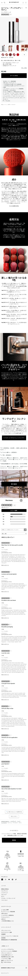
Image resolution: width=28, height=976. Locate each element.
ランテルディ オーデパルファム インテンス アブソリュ (14, 438)
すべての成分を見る (14, 205)
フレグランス (4, 890)
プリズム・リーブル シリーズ (8, 898)
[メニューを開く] (1, 2)
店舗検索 (3, 934)
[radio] (3, 54)
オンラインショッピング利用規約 (9, 951)
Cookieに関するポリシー (7, 955)
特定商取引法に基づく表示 (7, 956)
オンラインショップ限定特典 (8, 911)
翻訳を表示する (5, 565)
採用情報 (3, 937)
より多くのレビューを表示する (14, 811)
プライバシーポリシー (6, 953)
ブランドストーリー (6, 930)
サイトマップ (4, 973)
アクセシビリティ (5, 917)
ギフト (2, 896)
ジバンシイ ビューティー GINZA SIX (9, 936)
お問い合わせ (4, 913)
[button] (23, 3)
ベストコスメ (4, 900)
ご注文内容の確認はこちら (7, 920)
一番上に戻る (13, 816)
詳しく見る (24, 67)
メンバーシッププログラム (7, 949)
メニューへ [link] (3, 0)
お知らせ (3, 919)
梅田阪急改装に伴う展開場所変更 (9, 939)
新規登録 (14, 840)
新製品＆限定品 (5, 889)
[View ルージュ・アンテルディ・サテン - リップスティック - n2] (10, 48)
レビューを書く (14, 510)
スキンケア (3, 894)
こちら (8, 100)
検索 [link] (14, 0)
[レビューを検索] (25, 529)
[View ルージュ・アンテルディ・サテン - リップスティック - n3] (17, 48)
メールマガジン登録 (6, 958)
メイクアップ (4, 892)
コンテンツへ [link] (9, 0)
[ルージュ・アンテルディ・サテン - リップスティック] (14, 31)
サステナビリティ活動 (6, 932)
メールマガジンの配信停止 (7, 915)
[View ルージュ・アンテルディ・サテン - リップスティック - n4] (24, 48)
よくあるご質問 (5, 909)
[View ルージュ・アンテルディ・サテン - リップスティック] (3, 48)
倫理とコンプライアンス (7, 960)
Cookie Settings (7, 962)
